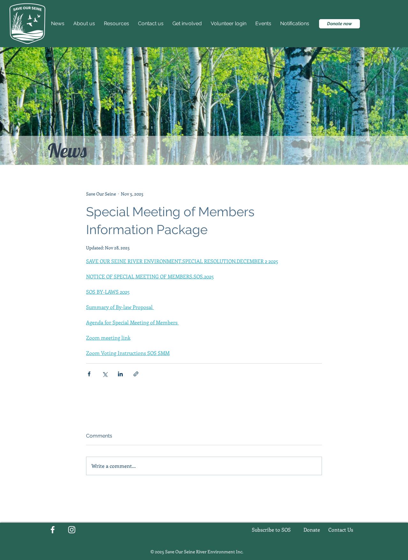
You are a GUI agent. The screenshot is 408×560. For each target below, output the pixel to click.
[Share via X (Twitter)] (105, 374)
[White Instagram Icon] (71, 529)
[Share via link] (136, 374)
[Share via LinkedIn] (120, 374)
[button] (188, 23)
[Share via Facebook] (89, 374)
